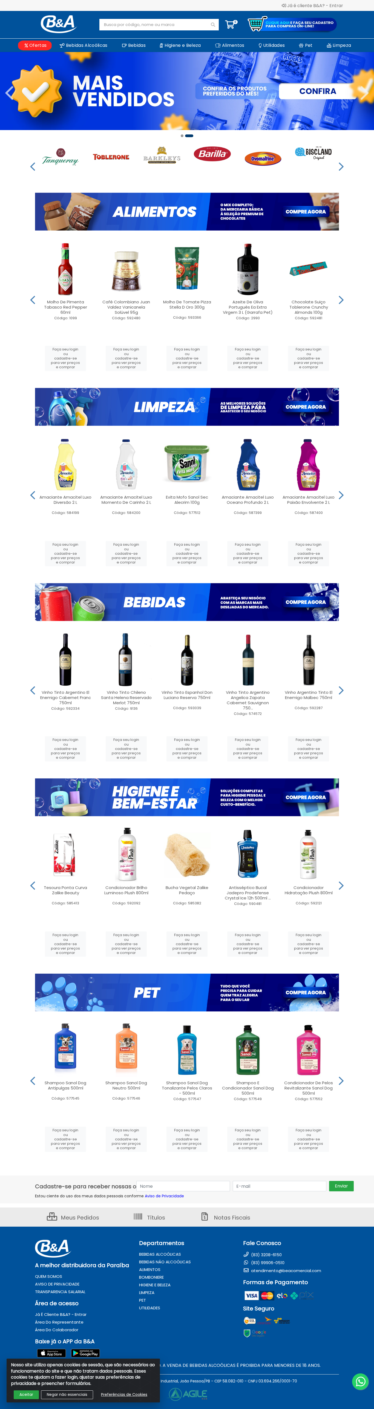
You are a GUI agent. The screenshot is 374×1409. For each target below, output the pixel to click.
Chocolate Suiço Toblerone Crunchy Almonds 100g (308, 307)
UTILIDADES (149, 1308)
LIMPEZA (146, 1292)
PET (142, 1300)
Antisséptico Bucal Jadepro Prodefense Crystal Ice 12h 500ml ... (248, 893)
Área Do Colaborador (56, 1330)
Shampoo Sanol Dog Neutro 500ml (126, 1085)
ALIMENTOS (149, 1269)
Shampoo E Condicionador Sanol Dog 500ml (248, 1088)
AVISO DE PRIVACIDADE (57, 1284)
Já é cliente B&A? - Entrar (315, 5)
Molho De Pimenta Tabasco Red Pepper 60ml (65, 307)
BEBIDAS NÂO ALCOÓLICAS (165, 1262)
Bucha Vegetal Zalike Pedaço (187, 890)
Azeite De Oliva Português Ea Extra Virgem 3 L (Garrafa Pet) (248, 307)
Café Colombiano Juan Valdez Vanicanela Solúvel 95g (126, 307)
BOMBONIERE (151, 1277)
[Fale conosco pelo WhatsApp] (360, 1381)
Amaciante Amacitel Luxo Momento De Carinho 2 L (126, 499)
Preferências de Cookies (124, 1394)
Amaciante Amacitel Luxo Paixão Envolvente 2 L (309, 499)
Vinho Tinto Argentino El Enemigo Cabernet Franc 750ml (65, 697)
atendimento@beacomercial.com (285, 1270)
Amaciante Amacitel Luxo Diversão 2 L (65, 499)
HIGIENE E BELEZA (155, 1285)
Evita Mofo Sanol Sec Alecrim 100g (187, 499)
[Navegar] (9, 93)
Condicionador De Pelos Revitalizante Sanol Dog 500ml (308, 1088)
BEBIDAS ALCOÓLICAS (160, 1254)
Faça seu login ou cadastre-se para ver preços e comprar (65, 358)
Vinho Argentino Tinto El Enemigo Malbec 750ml (308, 694)
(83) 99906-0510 (267, 1263)
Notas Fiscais (231, 1217)
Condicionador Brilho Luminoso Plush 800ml (126, 890)
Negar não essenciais (67, 1394)
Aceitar (26, 1394)
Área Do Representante (59, 1322)
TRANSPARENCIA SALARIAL (60, 1292)
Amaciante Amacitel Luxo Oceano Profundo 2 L (248, 499)
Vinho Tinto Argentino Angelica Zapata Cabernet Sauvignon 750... (248, 700)
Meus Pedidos (79, 1217)
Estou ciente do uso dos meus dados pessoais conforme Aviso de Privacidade (109, 1196)
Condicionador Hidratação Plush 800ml (309, 890)
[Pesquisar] (213, 24)
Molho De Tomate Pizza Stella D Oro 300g (187, 304)
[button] (185, 135)
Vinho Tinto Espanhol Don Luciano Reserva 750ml (187, 694)
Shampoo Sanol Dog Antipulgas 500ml (65, 1085)
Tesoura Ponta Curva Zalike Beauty (65, 890)
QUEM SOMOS (48, 1276)
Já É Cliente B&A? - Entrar (61, 1314)
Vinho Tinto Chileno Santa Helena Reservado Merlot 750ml (126, 697)
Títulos (155, 1217)
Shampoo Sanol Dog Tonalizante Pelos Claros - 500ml (187, 1088)
